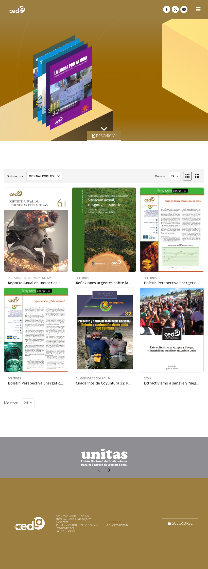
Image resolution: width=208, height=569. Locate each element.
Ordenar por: (15, 176)
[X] (175, 9)
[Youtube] (183, 9)
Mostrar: (160, 176)
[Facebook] (166, 9)
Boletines (82, 278)
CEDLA (147, 378)
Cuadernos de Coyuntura (93, 378)
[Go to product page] (36, 230)
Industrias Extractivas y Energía (29, 278)
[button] (198, 9)
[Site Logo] (16, 9)
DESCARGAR (105, 135)
